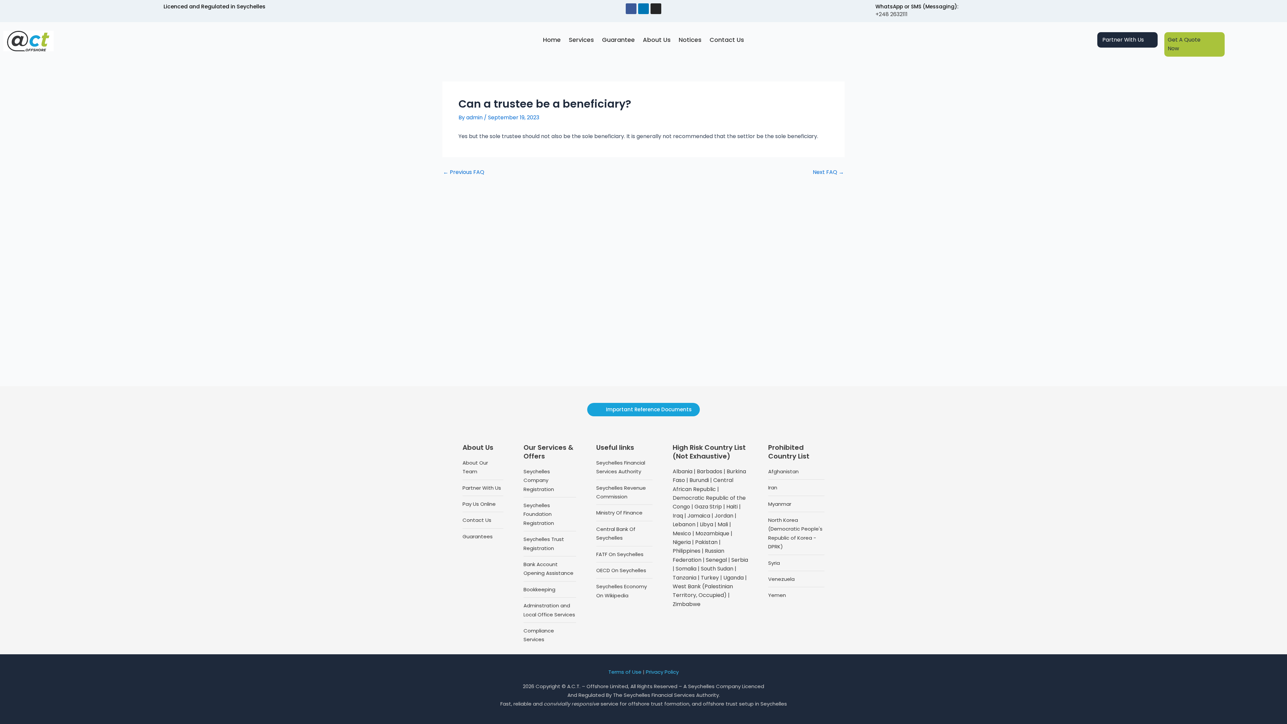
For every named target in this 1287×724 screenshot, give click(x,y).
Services (581, 40)
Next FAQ (828, 172)
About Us (657, 40)
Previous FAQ (463, 172)
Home (552, 40)
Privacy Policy (662, 671)
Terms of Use (624, 671)
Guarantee (618, 40)
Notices (690, 40)
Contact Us (727, 40)
